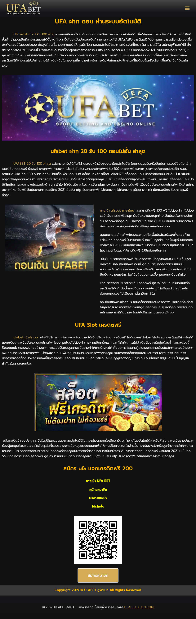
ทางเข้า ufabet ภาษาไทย (117, 210)
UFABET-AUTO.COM (139, 607)
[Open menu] (187, 8)
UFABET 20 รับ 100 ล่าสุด (31, 163)
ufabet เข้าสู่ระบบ (25, 337)
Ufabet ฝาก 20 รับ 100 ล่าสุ (33, 34)
